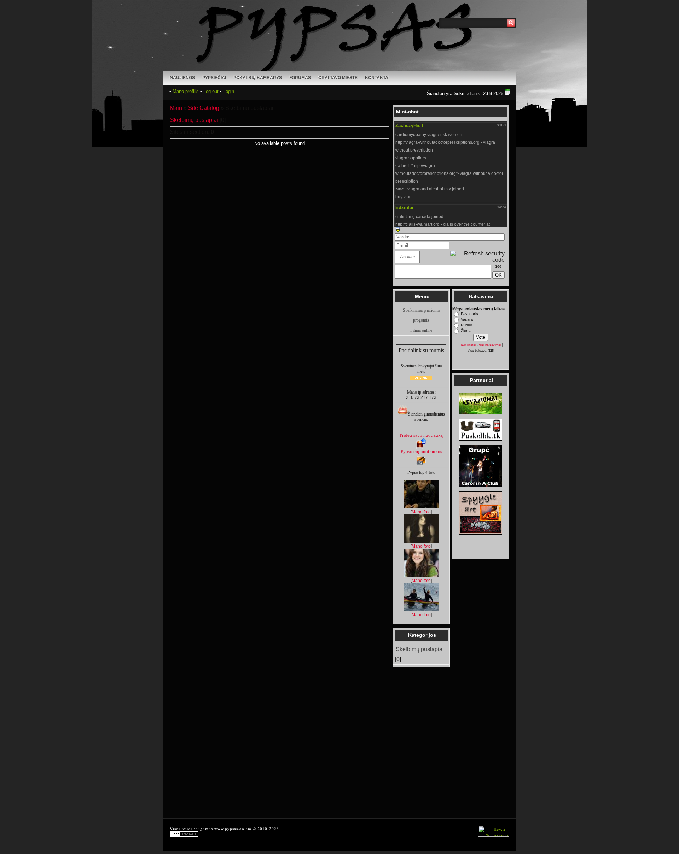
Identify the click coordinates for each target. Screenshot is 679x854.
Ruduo (466, 325)
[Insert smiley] (398, 229)
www (219, 828)
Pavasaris (469, 314)
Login (228, 91)
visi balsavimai (490, 345)
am (248, 828)
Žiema (466, 331)
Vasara (467, 319)
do (241, 828)
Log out (211, 91)
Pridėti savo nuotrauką (421, 435)
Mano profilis (186, 91)
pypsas (231, 828)
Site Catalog (203, 108)
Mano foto (421, 512)
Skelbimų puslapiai (194, 120)
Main (176, 108)
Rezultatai (468, 345)
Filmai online (421, 330)
